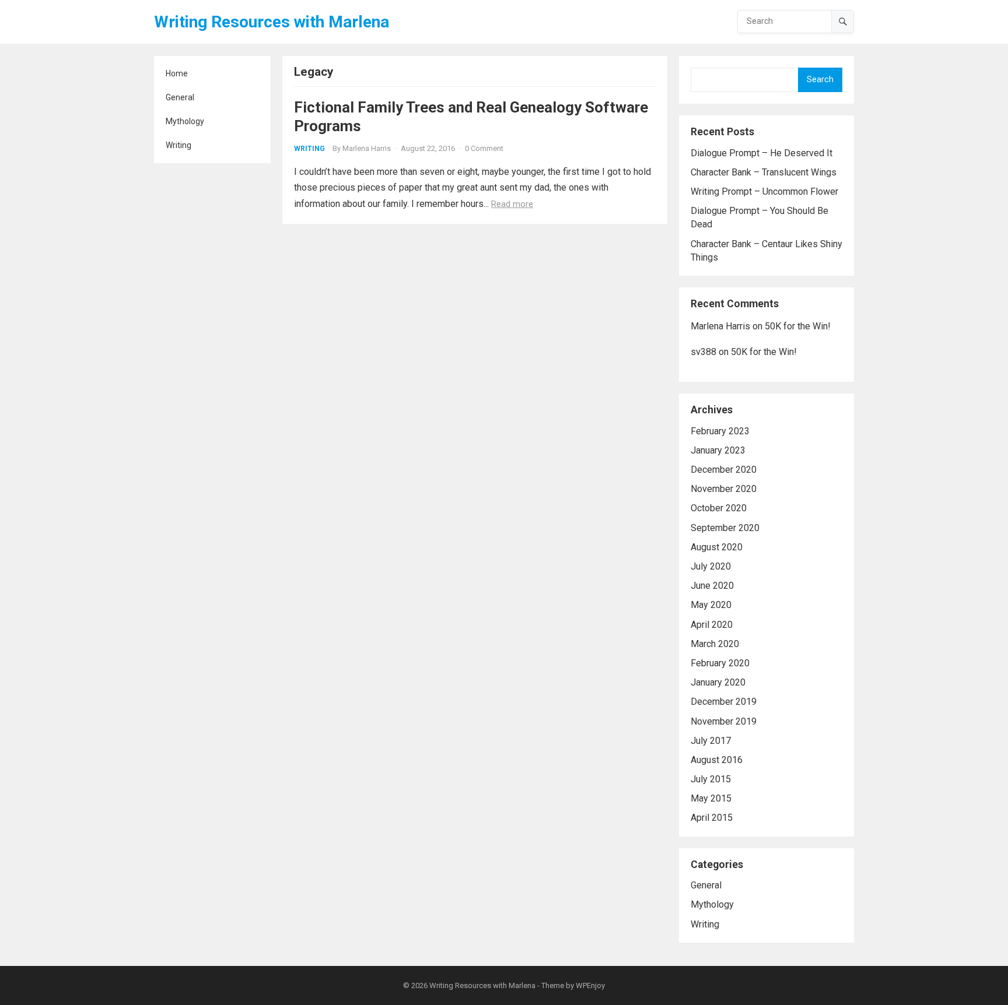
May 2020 (711, 604)
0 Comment (484, 148)
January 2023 (718, 450)
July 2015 (711, 779)
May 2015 (711, 798)
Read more (512, 204)
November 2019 (724, 721)
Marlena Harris (366, 148)
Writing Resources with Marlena (271, 21)
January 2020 (718, 682)
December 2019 (724, 701)
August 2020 (717, 547)
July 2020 (711, 566)
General (180, 97)
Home (177, 73)
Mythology (185, 121)
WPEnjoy (590, 985)
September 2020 (725, 527)
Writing (178, 145)
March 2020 (715, 643)
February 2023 (720, 431)
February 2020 (720, 663)
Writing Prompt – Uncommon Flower (764, 191)
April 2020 (712, 624)
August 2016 (717, 759)
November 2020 (724, 488)
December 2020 (724, 469)
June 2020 (712, 585)
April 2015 (712, 817)
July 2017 (711, 740)
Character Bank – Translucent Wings (763, 172)
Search (820, 80)
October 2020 (719, 508)
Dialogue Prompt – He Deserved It (761, 153)
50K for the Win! (798, 326)
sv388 (703, 351)
